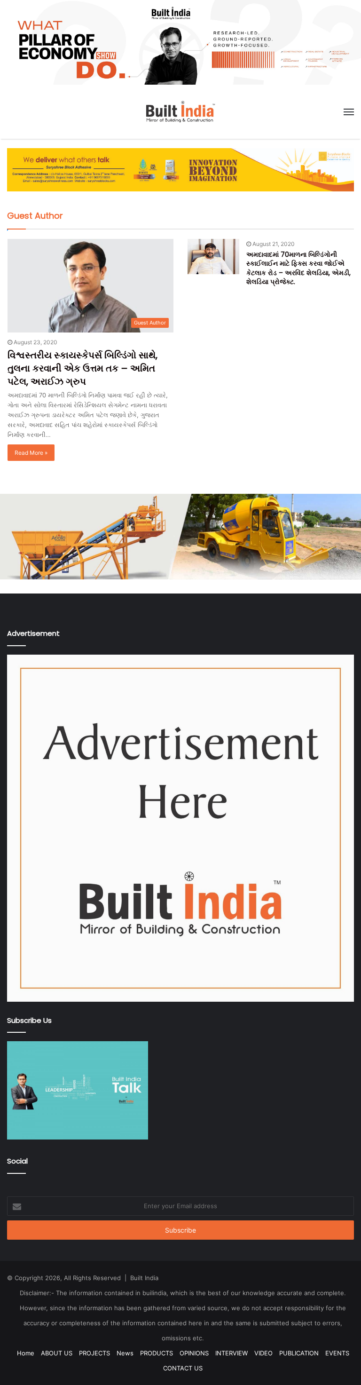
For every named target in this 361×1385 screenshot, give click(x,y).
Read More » (31, 452)
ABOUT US (56, 1353)
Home (25, 1353)
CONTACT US (183, 1368)
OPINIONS (194, 1353)
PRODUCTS (156, 1353)
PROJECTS (94, 1353)
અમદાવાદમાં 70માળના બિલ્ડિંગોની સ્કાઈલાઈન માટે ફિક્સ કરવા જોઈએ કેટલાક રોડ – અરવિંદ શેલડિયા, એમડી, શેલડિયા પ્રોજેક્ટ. (298, 268)
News (125, 1353)
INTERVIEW (231, 1353)
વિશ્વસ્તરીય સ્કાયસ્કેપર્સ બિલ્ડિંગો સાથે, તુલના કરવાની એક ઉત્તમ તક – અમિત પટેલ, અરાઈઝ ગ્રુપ (82, 368)
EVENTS (337, 1353)
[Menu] (349, 112)
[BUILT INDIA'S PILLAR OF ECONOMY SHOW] (180, 42)
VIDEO (263, 1353)
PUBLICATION (299, 1353)
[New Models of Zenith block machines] (180, 536)
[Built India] (180, 111)
